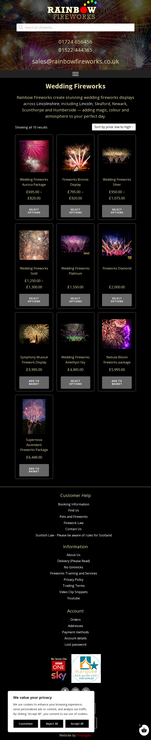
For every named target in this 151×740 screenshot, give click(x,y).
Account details (75, 638)
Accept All (77, 723)
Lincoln (86, 103)
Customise (26, 723)
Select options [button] (75, 382)
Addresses (75, 626)
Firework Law (73, 523)
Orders (75, 619)
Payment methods (75, 632)
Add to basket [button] (34, 382)
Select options (34, 211)
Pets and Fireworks (74, 516)
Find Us (73, 510)
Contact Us (73, 529)
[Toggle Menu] (75, 74)
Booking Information (73, 504)
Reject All (52, 723)
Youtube (73, 598)
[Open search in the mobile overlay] (75, 27)
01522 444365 (75, 49)
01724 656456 (75, 41)
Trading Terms (74, 585)
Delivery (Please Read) (73, 561)
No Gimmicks (73, 567)
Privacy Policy (73, 579)
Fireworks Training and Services (73, 573)
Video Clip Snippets (73, 592)
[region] (51, 711)
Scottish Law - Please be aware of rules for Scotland (74, 535)
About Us (73, 555)
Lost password (75, 644)
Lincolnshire (47, 103)
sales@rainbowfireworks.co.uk (75, 61)
